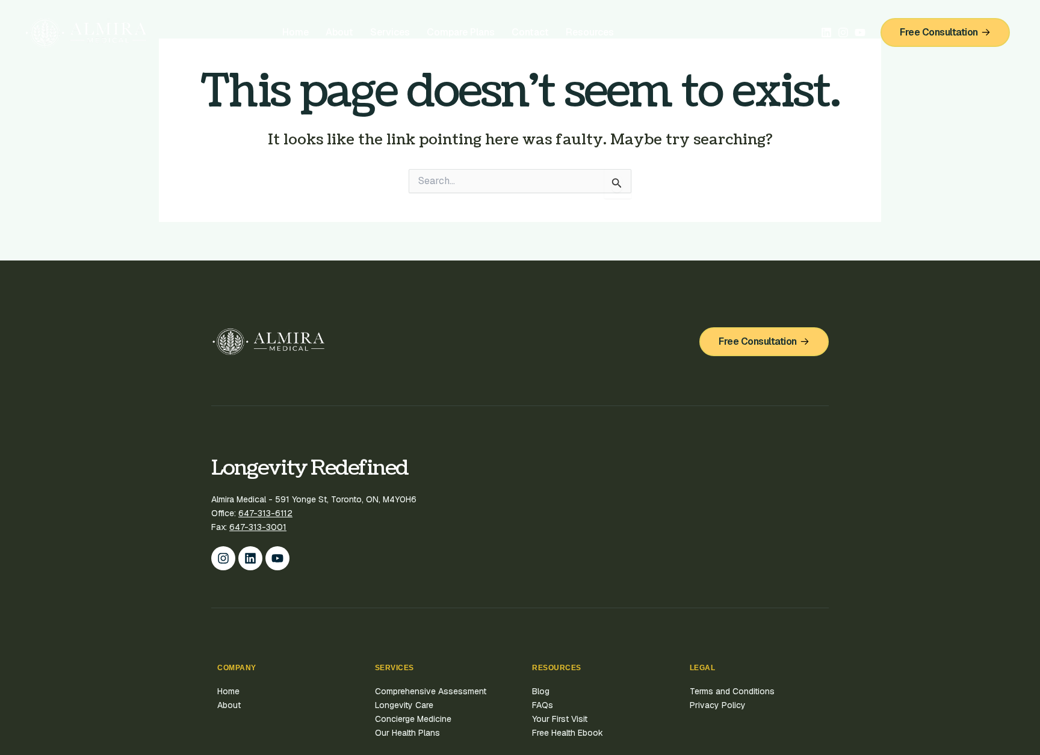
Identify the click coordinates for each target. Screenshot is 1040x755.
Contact (530, 32)
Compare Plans (461, 32)
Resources (590, 32)
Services (390, 32)
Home (295, 32)
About (339, 32)
